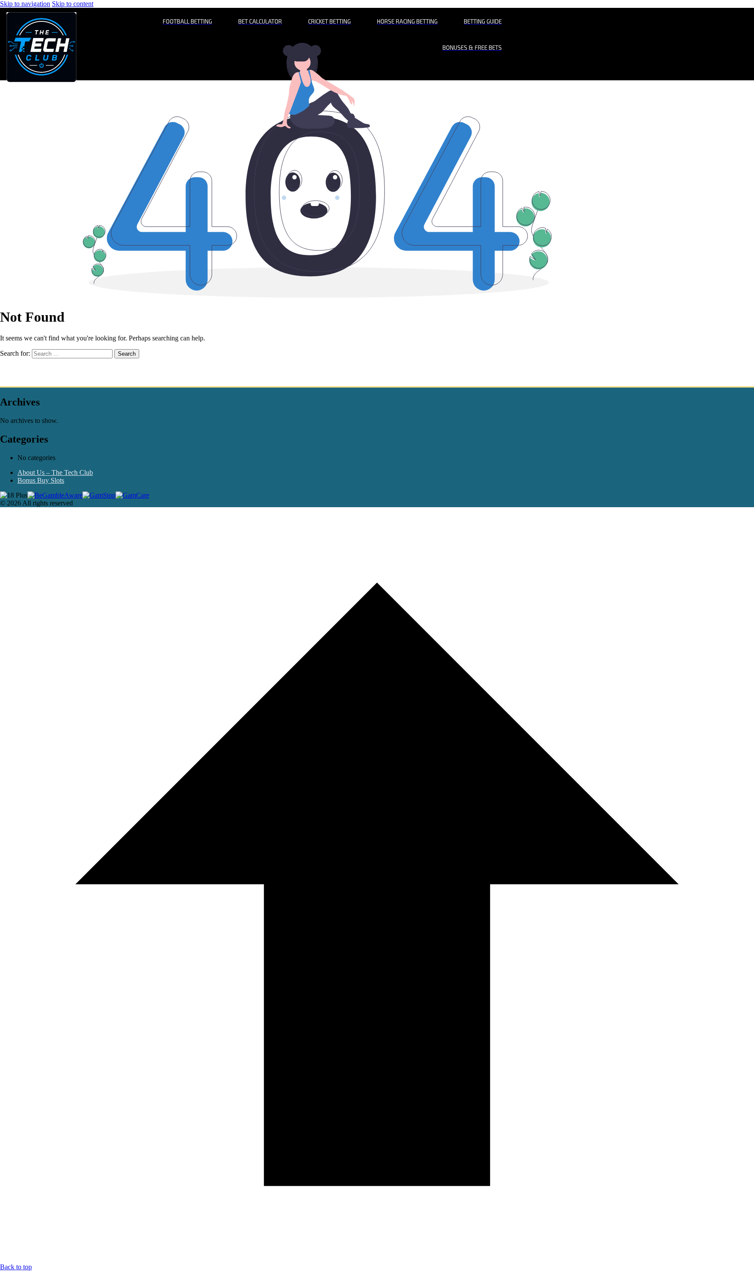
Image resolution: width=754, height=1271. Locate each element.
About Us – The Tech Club (55, 472)
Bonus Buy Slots (40, 480)
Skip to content (72, 3)
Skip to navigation (25, 3)
